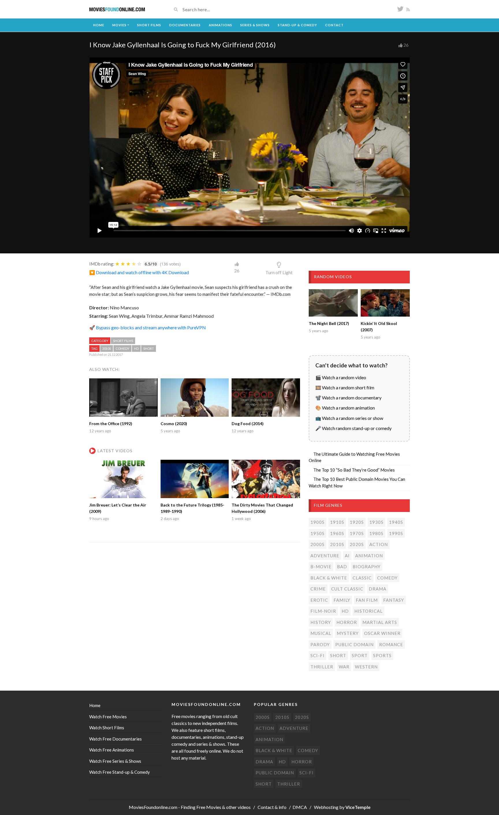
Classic (362, 577)
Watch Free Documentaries (115, 738)
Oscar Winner (382, 633)
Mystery (348, 633)
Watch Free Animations (111, 749)
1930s (376, 522)
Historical (368, 611)
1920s (357, 522)
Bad (342, 566)
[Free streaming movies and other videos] (117, 9)
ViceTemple (357, 807)
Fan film (367, 600)
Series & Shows (255, 25)
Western (366, 666)
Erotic (319, 600)
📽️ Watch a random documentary (348, 397)
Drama (377, 588)
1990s (396, 533)
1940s (396, 522)
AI (347, 555)
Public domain (354, 644)
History (320, 622)
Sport (360, 655)
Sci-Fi (317, 655)
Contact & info (272, 807)
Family (342, 600)
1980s (376, 533)
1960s (337, 533)
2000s (317, 544)
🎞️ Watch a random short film (344, 387)
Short (148, 348)
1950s (317, 533)
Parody (320, 644)
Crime (318, 588)
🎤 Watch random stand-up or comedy (353, 428)
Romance (391, 644)
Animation (369, 555)
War (344, 666)
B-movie (321, 566)
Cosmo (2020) (174, 423)
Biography (367, 566)
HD (136, 348)
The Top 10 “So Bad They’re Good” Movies (354, 469)
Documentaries (185, 25)
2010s (106, 348)
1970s (357, 533)
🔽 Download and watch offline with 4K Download (139, 272)
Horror (346, 622)
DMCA (300, 807)
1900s (317, 522)
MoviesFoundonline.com (153, 807)
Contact (334, 25)
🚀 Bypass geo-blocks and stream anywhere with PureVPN (147, 327)
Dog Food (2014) (248, 423)
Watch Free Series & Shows (115, 761)
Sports (382, 655)
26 (406, 45)
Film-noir (323, 611)
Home (98, 25)
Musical (320, 633)
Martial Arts (379, 622)
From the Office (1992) (110, 423)
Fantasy (393, 600)
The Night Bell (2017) (329, 323)
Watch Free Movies (108, 716)
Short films (123, 341)
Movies (119, 25)
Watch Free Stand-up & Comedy (119, 772)
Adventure (324, 555)
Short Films (149, 25)
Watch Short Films (106, 727)
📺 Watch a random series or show (349, 418)
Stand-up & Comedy (297, 25)
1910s (337, 522)
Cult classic (347, 588)
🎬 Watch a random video (340, 377)
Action (378, 544)
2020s (357, 544)
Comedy (122, 348)
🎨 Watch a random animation (345, 407)
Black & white (328, 577)
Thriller (321, 666)
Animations (220, 25)
